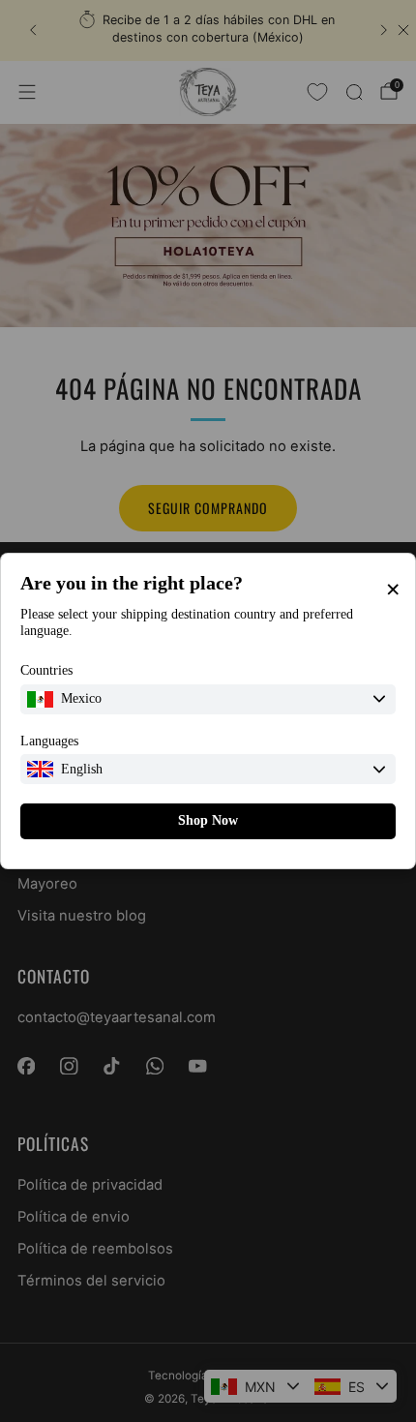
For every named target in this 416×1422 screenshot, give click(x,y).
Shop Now (208, 820)
